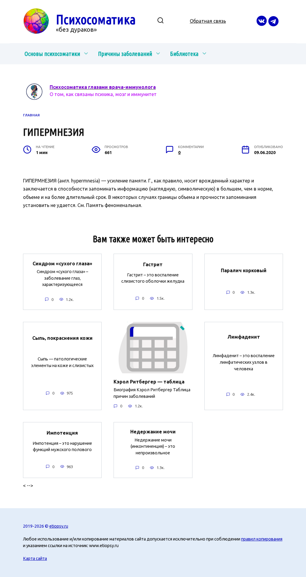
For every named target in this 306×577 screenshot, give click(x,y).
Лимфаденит (243, 336)
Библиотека (184, 53)
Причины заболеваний (125, 53)
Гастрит (153, 264)
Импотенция (62, 433)
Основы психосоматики (52, 53)
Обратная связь (208, 21)
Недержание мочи (153, 431)
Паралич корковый (244, 270)
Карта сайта (35, 558)
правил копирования (261, 539)
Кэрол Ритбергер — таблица (149, 381)
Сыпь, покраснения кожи (62, 337)
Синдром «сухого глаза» (62, 263)
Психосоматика (96, 19)
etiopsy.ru (58, 526)
